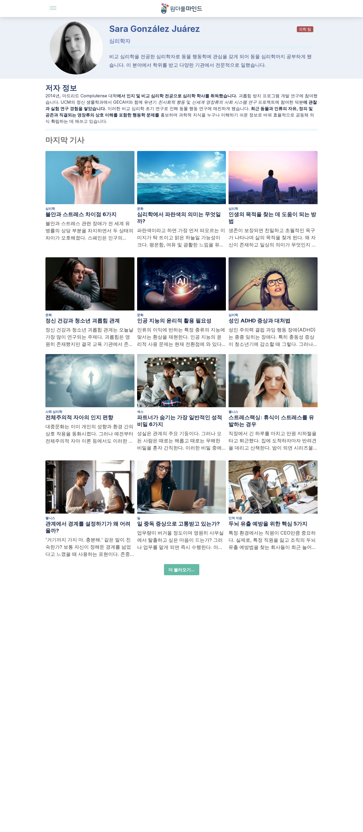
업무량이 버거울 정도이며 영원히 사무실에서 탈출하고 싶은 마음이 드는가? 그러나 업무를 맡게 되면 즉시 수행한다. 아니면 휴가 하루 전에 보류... (180, 540)
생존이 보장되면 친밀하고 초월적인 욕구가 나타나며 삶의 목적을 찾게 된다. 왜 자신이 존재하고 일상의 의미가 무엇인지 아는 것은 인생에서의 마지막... (272, 238)
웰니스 (233, 412)
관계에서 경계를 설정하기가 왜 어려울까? (87, 527)
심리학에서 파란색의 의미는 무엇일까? (179, 217)
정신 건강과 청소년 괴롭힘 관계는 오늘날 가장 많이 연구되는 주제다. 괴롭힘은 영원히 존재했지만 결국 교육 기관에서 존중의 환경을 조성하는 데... (89, 337)
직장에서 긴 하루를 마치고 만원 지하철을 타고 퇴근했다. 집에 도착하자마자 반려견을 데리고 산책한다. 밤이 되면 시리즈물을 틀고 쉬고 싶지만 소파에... (272, 441)
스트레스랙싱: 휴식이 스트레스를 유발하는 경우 (271, 420)
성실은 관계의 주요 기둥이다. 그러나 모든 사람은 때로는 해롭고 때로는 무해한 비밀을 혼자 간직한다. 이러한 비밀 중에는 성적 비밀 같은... (179, 441)
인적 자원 (235, 518)
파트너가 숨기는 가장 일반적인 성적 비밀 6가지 (179, 420)
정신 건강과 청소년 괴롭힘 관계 (82, 320)
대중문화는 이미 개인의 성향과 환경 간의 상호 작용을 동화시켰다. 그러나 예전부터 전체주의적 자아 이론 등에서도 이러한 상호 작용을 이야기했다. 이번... (89, 434)
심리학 (50, 209)
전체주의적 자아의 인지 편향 (79, 417)
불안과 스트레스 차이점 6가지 (81, 214)
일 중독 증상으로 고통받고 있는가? (178, 523)
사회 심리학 (53, 412)
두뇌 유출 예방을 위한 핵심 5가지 (268, 523)
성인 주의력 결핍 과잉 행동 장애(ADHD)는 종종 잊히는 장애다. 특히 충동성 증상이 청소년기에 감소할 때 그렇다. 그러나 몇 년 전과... (272, 337)
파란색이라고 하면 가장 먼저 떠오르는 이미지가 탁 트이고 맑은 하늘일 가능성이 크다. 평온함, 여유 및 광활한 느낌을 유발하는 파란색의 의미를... (181, 238)
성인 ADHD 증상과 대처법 (259, 320)
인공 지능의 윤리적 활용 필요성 (174, 320)
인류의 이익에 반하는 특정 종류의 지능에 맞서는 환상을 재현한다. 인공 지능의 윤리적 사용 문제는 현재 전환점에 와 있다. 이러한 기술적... (181, 337)
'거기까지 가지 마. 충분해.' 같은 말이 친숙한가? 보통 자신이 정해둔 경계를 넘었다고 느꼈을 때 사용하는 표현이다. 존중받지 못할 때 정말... (88, 547)
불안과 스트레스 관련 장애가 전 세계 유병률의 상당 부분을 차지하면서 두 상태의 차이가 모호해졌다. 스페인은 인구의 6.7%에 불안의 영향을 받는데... (89, 231)
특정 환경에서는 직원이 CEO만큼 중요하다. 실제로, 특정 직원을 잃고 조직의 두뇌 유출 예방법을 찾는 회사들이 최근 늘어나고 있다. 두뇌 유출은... (272, 540)
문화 (140, 209)
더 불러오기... (181, 569)
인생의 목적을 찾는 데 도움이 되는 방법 (272, 217)
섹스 (140, 412)
